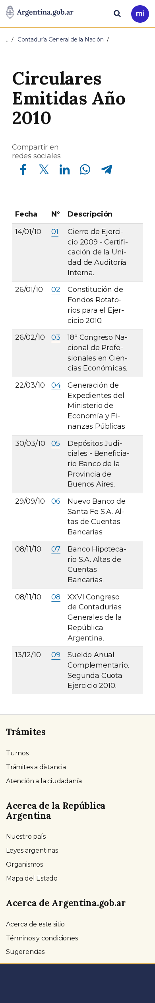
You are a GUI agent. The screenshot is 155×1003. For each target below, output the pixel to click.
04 (56, 385)
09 (55, 654)
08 (55, 597)
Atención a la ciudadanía (44, 781)
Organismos (24, 864)
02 (55, 289)
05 (55, 443)
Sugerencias (25, 952)
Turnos (17, 753)
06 (55, 501)
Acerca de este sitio (35, 924)
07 (55, 549)
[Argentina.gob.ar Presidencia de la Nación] (40, 13)
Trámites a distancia (36, 767)
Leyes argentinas (32, 850)
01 (54, 231)
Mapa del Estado (32, 878)
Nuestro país (26, 836)
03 (55, 337)
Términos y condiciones (42, 938)
